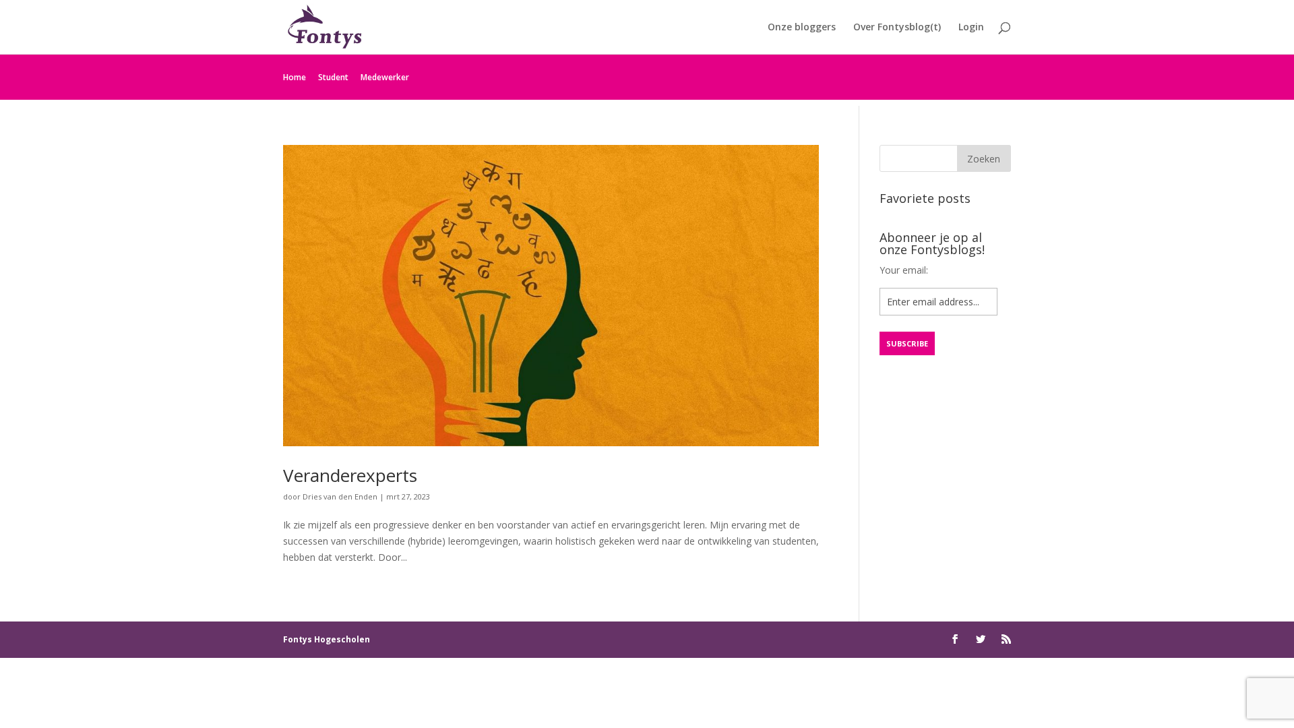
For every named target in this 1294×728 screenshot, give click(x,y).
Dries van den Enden (340, 496)
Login (971, 27)
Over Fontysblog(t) (897, 27)
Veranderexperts (350, 475)
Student (333, 77)
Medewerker (385, 77)
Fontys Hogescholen (326, 639)
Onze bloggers (802, 27)
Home (294, 77)
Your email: (904, 270)
